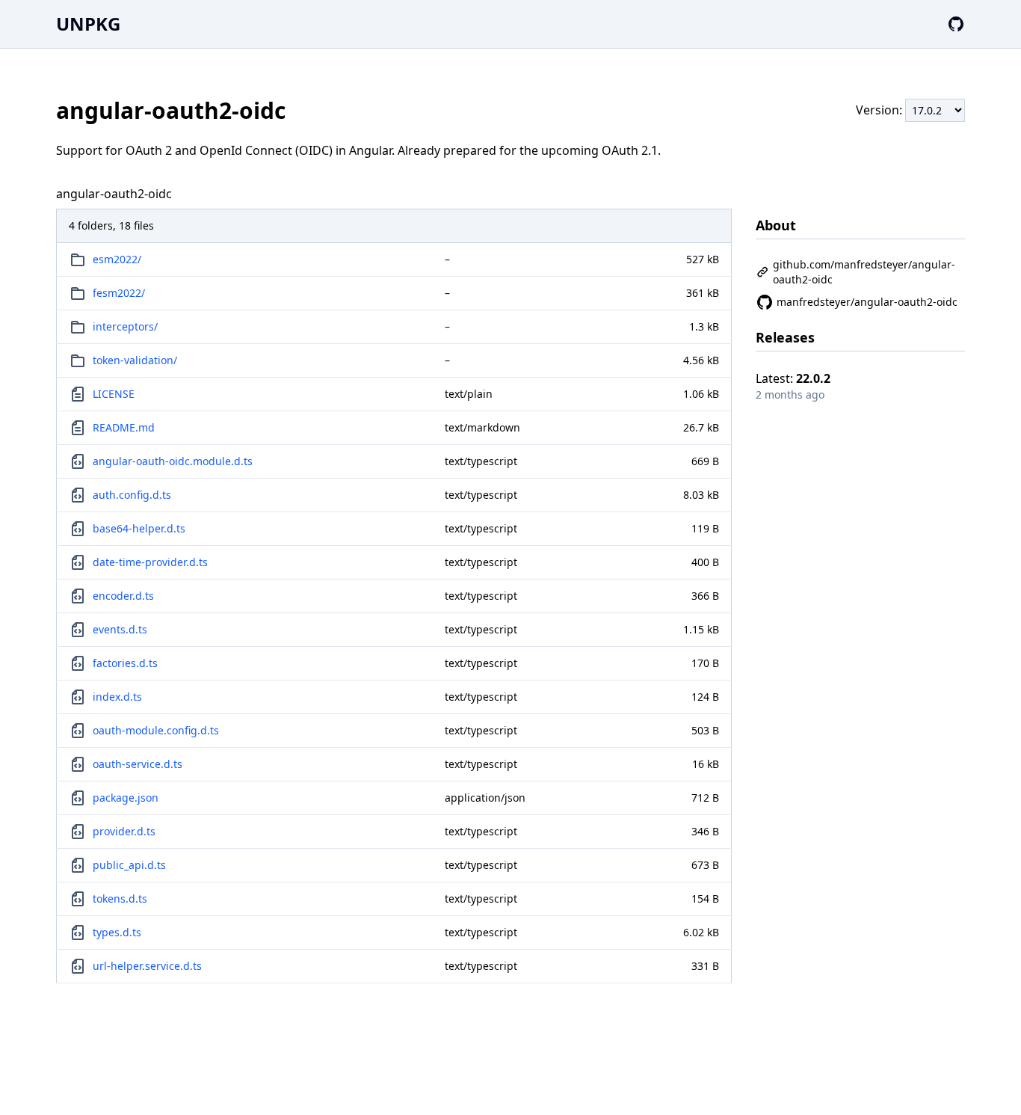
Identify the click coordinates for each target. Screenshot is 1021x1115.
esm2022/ (117, 259)
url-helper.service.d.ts (147, 966)
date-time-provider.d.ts (150, 562)
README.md (124, 427)
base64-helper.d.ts (139, 528)
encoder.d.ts (123, 596)
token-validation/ (135, 360)
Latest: (793, 378)
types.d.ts (117, 932)
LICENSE (114, 394)
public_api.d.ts (129, 865)
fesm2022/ (119, 293)
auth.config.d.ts (132, 495)
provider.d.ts (124, 831)
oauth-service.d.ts (137, 764)
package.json (125, 797)
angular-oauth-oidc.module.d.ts (173, 461)
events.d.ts (120, 629)
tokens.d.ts (120, 898)
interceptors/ (125, 326)
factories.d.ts (125, 663)
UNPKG (88, 23)
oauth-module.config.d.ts (156, 730)
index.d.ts (117, 696)
